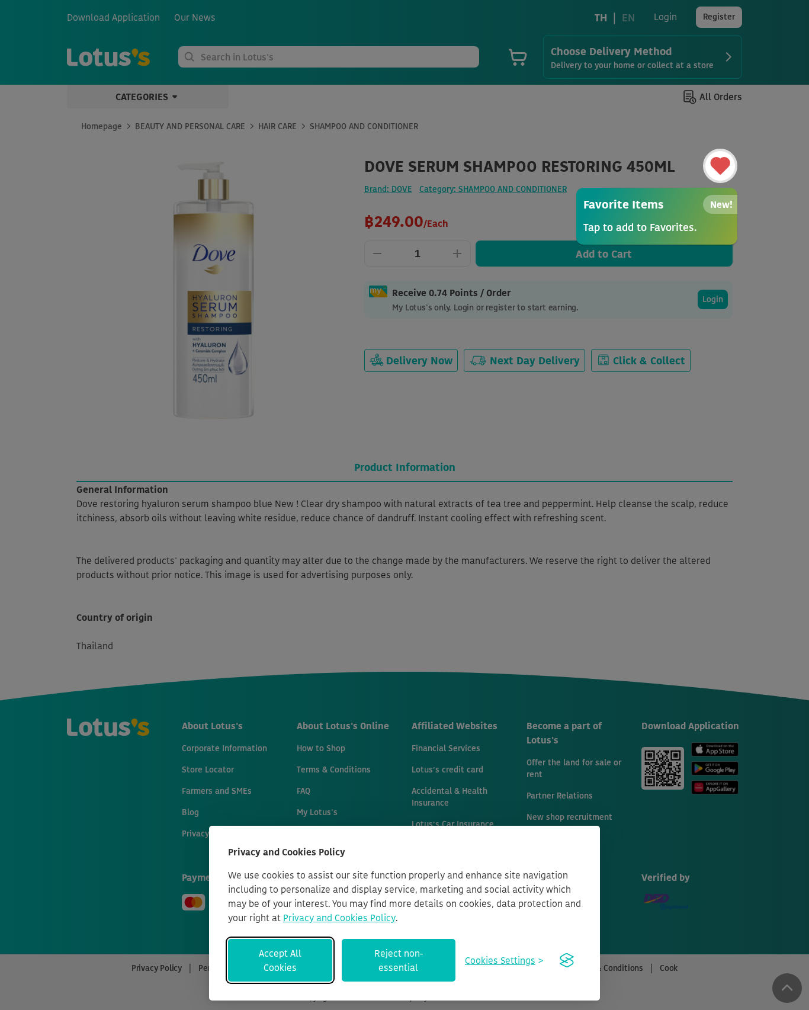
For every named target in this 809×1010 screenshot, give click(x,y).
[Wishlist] (720, 166)
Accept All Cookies (280, 960)
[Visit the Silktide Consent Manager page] (567, 960)
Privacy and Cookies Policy (339, 917)
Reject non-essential (398, 960)
